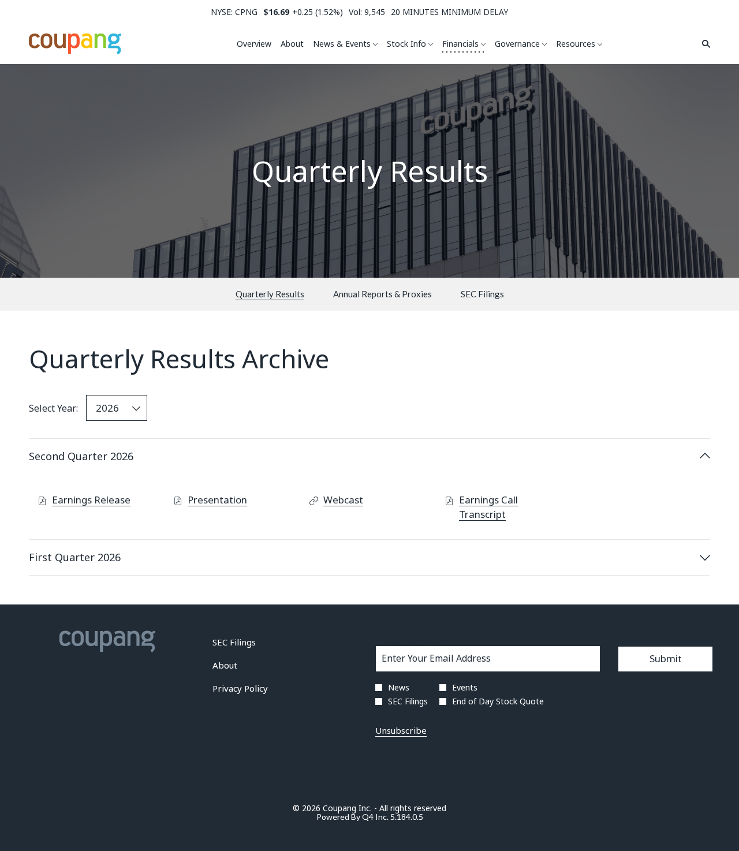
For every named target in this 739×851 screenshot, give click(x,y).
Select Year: (53, 408)
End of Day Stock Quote (498, 701)
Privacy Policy (255, 689)
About (240, 666)
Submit (666, 658)
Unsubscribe (401, 730)
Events (464, 688)
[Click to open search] (703, 44)
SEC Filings (249, 643)
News (398, 688)
